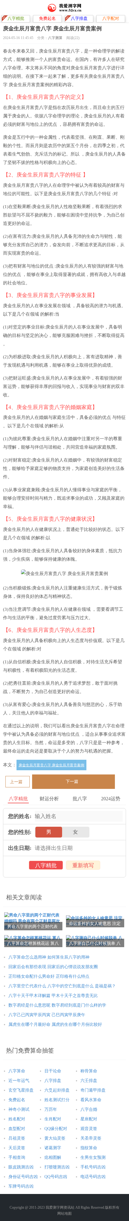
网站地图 (64, 1213)
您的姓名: (20, 816)
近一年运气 (18, 1080)
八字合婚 (88, 1109)
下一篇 (72, 781)
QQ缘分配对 (55, 1128)
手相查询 (16, 1157)
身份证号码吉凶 (23, 1176)
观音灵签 (88, 1128)
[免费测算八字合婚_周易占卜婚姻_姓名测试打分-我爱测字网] (64, 7)
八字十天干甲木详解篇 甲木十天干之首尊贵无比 (53, 995)
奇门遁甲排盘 (93, 1090)
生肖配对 (52, 1119)
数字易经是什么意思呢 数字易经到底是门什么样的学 (57, 1005)
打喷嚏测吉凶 (57, 1167)
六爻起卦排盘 (57, 1090)
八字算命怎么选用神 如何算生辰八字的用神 (48, 957)
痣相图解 (52, 1157)
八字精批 (46, 865)
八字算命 (16, 1071)
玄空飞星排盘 (21, 1090)
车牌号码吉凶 (21, 1186)
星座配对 (88, 1119)
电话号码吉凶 (93, 1176)
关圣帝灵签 (90, 1138)
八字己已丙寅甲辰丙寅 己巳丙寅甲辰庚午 (46, 1015)
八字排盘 (52, 1080)
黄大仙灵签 (54, 1138)
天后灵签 (16, 1148)
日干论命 (52, 1071)
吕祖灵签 (16, 1138)
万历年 (50, 1109)
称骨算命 (88, 1071)
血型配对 (16, 1128)
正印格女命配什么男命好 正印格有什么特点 (48, 976)
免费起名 (16, 1100)
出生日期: (20, 848)
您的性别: (20, 832)
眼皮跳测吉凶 (21, 1167)
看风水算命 (90, 1100)
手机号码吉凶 (93, 1167)
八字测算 (55, 38)
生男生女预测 (93, 1157)
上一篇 (16, 782)
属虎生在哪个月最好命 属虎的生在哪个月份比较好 (55, 1024)
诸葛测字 (52, 1148)
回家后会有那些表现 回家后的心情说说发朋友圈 (53, 967)
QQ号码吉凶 (55, 1176)
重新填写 (83, 865)
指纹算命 (88, 1148)
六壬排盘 (88, 1080)
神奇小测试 (18, 1109)
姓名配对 (16, 1119)
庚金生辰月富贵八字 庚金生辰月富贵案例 (51, 765)
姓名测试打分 (57, 1100)
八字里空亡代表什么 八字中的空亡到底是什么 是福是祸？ (62, 986)
